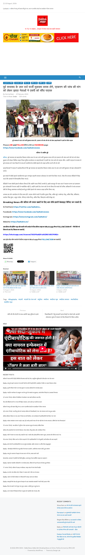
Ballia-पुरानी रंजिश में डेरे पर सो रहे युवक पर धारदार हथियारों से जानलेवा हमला (22, 388)
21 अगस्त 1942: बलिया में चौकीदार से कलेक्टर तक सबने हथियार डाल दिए (22, 397)
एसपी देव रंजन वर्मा (30, 299)
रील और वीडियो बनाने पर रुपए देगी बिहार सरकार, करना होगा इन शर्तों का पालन (30, 9)
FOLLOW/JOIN (63, 227)
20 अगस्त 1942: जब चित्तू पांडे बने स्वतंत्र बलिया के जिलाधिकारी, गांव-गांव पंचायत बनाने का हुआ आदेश (29, 411)
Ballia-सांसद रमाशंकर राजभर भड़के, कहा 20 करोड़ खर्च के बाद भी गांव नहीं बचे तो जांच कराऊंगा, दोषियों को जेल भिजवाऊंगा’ (34, 421)
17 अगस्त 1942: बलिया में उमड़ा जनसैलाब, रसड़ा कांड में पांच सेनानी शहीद (22, 467)
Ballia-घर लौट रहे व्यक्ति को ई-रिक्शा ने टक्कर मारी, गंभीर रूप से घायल (21, 472)
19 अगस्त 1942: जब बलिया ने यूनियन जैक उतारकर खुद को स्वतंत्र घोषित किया (23, 425)
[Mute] (76, 369)
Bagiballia (13, 299)
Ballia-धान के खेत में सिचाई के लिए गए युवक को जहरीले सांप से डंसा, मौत (21, 491)
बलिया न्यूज (54, 299)
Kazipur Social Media (63, 534)
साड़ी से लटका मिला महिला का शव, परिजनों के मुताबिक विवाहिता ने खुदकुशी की (69, 536)
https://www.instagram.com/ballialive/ (30, 217)
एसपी (21, 299)
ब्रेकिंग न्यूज (42, 83)
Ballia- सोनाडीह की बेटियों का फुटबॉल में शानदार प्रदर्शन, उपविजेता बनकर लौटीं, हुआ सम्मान (26, 449)
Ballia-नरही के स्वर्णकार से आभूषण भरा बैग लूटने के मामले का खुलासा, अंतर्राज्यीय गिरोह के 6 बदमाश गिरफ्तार (30, 392)
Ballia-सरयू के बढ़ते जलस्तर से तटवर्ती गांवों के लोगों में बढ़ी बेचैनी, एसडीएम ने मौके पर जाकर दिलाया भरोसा (29, 383)
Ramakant (60, 513)
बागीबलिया (75, 299)
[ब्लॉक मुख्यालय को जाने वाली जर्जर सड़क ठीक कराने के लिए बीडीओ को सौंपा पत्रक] (15, 278)
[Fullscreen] (79, 369)
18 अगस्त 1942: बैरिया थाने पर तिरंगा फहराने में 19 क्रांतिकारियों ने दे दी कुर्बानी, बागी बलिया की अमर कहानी (30, 439)
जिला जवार (27, 83)
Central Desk (9, 94)
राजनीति (49, 83)
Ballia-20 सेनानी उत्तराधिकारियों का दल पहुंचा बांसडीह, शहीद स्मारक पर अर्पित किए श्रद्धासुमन (27, 444)
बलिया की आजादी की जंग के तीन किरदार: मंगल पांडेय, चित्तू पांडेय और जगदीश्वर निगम (24, 430)
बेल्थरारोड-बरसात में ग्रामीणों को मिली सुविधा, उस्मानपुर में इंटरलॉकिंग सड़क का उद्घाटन (25, 458)
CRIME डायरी (18, 83)
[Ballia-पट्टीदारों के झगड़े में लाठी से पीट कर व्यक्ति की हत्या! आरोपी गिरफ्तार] (68, 278)
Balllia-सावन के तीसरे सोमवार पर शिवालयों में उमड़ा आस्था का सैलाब (20, 477)
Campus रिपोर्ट (8, 83)
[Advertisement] (42, 59)
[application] (42, 349)
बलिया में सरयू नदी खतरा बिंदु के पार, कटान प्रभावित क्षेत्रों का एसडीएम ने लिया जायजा (24, 407)
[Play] (6, 369)
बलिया (5, 157)
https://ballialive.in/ (20, 222)
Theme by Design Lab (53, 550)
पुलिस (40, 299)
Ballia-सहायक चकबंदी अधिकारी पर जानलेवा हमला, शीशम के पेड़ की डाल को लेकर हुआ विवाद (26, 463)
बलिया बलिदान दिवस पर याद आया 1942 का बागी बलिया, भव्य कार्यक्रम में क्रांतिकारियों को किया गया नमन (29, 416)
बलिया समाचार (65, 299)
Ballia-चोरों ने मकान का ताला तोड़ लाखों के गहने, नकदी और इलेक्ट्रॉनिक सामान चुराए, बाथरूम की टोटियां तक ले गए (32, 435)
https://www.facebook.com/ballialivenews (21, 148)
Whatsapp (49, 227)
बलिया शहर (34, 83)
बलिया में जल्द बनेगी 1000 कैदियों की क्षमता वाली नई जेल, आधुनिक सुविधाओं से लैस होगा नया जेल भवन (28, 378)
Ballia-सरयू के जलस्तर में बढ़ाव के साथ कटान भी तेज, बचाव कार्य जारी (21, 453)
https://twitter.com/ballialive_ (27, 207)
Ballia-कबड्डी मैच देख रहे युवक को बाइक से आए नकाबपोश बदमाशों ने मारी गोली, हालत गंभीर (26, 482)
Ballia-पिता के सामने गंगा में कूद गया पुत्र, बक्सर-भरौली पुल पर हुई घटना (21, 486)
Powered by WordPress (35, 550)
